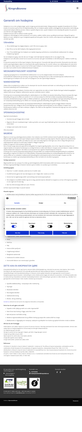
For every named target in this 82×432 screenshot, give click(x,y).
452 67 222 (75, 1)
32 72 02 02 (55, 1)
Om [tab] (65, 203)
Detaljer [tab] (41, 203)
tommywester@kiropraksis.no (40, 373)
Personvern (75, 401)
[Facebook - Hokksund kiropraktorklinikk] (60, 372)
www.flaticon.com (20, 393)
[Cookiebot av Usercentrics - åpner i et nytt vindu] (69, 198)
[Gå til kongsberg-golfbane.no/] (21, 383)
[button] (53, 8)
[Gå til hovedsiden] (15, 8)
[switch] (32, 226)
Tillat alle (64, 232)
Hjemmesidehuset (12, 400)
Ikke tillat (17, 232)
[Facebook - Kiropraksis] (57, 372)
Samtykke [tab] (17, 203)
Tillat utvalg (41, 232)
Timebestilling (8, 1)
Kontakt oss (7, 301)
